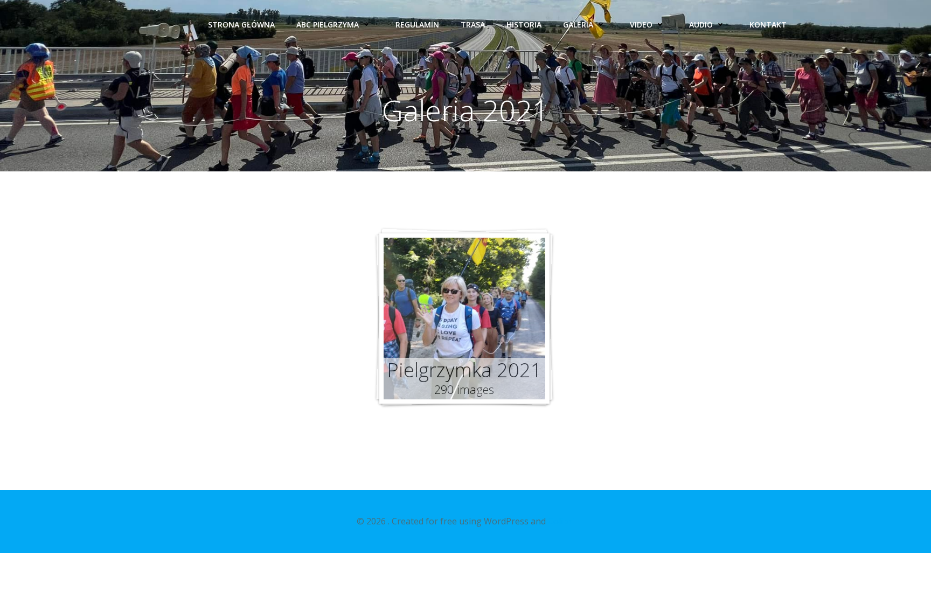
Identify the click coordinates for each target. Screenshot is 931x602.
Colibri (561, 521)
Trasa (473, 24)
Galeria (578, 24)
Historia (523, 24)
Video (641, 24)
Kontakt (768, 24)
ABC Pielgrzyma (327, 24)
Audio (701, 24)
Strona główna (241, 24)
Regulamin (417, 24)
